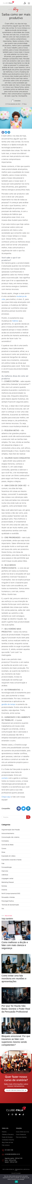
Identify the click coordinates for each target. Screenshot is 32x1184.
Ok (16, 1181)
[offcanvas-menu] (28, 3)
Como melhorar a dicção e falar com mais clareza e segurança (15, 945)
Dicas (25, 104)
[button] (3, 132)
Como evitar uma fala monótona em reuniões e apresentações (14, 978)
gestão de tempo (9, 704)
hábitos (15, 321)
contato (5, 778)
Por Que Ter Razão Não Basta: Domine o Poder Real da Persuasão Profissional (16, 1009)
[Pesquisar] (28, 817)
